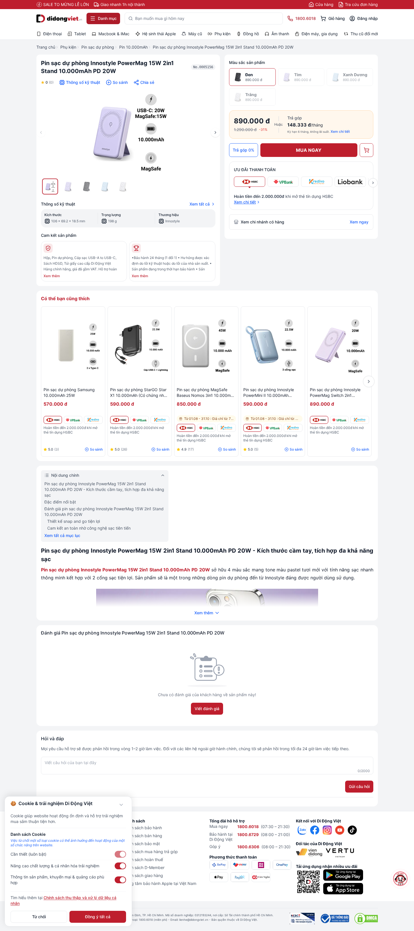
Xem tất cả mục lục (62, 535)
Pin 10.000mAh (133, 47)
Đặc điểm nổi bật (60, 501)
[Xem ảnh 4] (105, 186)
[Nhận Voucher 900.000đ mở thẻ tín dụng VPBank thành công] (73, 420)
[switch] (120, 854)
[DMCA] (366, 918)
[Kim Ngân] (261, 877)
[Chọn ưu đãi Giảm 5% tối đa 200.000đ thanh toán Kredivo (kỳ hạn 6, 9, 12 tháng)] (316, 182)
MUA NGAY (309, 150)
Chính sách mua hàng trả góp (150, 851)
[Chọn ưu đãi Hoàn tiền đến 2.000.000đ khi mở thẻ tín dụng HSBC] (249, 182)
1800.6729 (248, 834)
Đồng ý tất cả (97, 916)
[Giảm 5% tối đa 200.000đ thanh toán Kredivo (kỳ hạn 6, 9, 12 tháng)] (93, 420)
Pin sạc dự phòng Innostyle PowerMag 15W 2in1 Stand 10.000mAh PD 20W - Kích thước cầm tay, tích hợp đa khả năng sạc (104, 489)
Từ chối (39, 916)
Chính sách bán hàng (142, 835)
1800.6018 (248, 826)
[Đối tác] (309, 853)
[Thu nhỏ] (121, 805)
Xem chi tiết (340, 131)
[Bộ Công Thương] (334, 918)
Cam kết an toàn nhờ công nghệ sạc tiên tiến (89, 528)
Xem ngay (359, 221)
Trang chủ (45, 47)
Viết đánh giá (207, 708)
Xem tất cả (200, 204)
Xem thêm (52, 276)
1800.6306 (248, 846)
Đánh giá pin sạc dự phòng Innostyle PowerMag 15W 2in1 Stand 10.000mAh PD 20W (104, 511)
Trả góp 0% (243, 150)
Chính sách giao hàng (143, 875)
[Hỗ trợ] (400, 879)
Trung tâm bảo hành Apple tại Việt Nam (159, 883)
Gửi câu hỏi (359, 786)
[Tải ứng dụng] (343, 875)
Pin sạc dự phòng (97, 47)
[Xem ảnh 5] (123, 186)
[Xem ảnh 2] (68, 186)
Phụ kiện (68, 47)
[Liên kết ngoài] (302, 830)
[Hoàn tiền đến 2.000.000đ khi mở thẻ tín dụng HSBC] (53, 420)
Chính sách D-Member (143, 867)
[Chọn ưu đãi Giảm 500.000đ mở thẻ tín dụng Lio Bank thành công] (350, 182)
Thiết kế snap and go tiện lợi (73, 521)
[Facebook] (314, 830)
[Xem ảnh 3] (86, 186)
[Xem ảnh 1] (50, 186)
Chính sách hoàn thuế (143, 859)
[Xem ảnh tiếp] (373, 182)
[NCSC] (302, 918)
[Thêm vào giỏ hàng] (366, 150)
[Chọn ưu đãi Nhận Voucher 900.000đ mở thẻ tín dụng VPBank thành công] (283, 182)
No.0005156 (203, 67)
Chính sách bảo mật (141, 843)
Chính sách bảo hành (142, 827)
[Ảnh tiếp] (215, 132)
